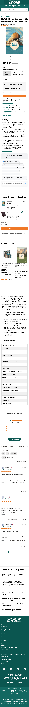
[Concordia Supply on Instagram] (11, 669)
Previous (1, 265)
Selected (26, 211)
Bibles (2, 663)
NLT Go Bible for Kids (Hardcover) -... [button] (18, 513)
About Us (3, 640)
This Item (25, 201)
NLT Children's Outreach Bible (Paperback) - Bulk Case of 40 (12, 207)
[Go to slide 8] (18, 56)
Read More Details (7, 151)
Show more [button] (10, 457)
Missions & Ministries (6, 642)
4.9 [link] (9, 25)
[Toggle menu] (2, 2)
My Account (4, 622)
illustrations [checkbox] (13, 453)
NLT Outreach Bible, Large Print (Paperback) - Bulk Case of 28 (7, 263)
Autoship (3, 633)
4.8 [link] (9, 279)
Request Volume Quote (12, 88)
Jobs (2, 631)
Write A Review (14, 439)
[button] (14, 291)
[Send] (25, 183)
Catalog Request (5, 630)
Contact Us (4, 628)
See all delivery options (8, 103)
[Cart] (27, 2)
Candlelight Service (6, 659)
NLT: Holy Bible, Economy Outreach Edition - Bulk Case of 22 (21, 264)
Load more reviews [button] (14, 552)
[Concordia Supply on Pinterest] (18, 669)
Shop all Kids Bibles (6, 16)
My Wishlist (4, 626)
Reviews (3, 637)
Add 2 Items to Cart (14, 228)
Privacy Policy (4, 649)
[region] (14, 426)
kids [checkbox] (8, 453)
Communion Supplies (6, 658)
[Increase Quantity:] (10, 92)
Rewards (3, 651)
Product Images (14, 58)
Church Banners (5, 661)
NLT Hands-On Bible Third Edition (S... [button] (18, 541)
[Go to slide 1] (10, 56)
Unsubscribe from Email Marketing (10, 647)
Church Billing (4, 635)
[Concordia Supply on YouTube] (25, 669)
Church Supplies (5, 656)
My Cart (3, 624)
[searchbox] (9, 446)
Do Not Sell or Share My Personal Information (13, 654)
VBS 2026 (3, 665)
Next (27, 265)
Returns (3, 645)
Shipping (3, 644)
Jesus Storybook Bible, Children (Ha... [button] (17, 486)
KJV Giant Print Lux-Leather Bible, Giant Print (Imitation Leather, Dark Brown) (13, 218)
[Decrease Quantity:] (4, 92)
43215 (9, 101)
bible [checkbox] (3, 453)
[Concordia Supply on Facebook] (4, 669)
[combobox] (22, 461)
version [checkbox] (4, 457)
